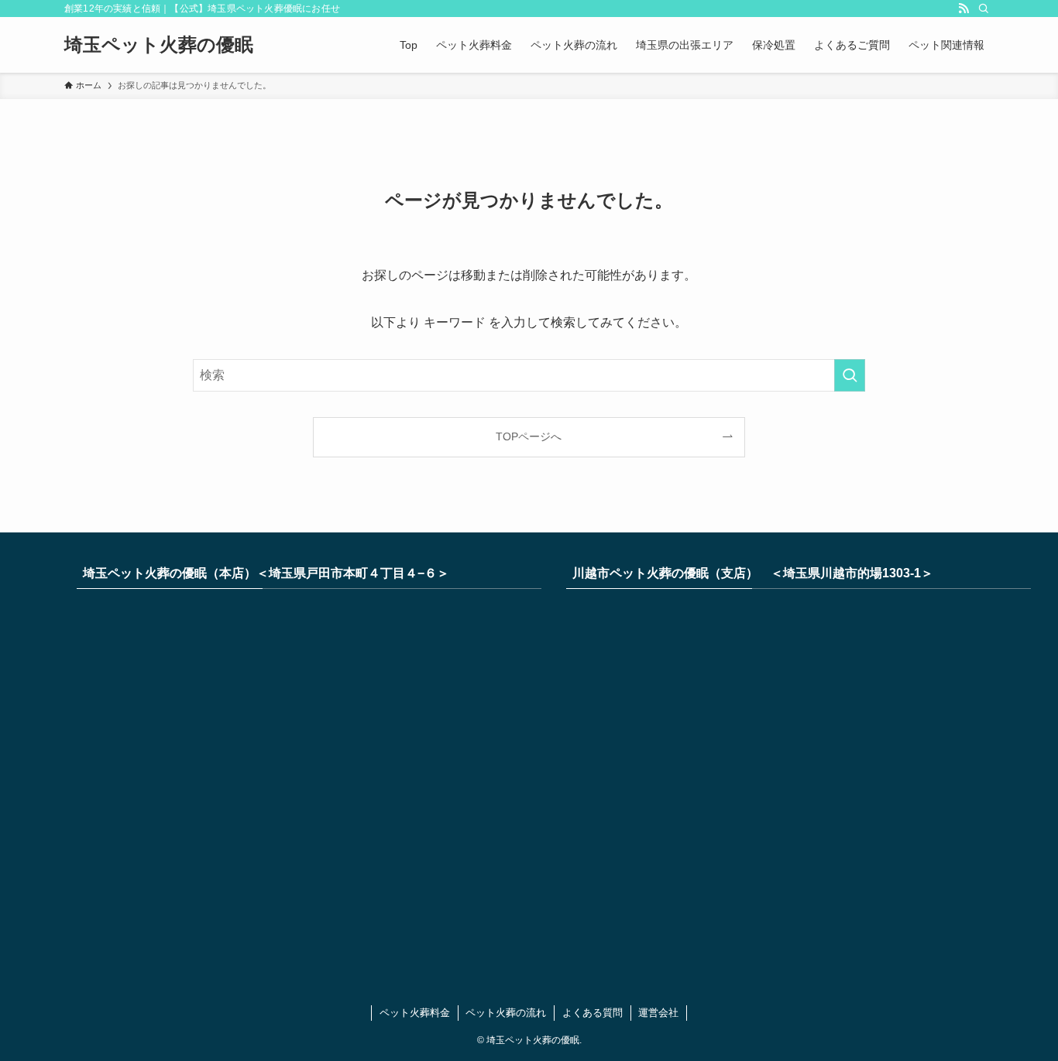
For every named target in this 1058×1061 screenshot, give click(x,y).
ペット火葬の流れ (505, 1012)
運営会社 (658, 1012)
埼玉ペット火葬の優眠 (158, 45)
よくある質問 (592, 1012)
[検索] (984, 8)
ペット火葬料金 (415, 1012)
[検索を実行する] (849, 375)
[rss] (963, 8)
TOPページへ (529, 436)
